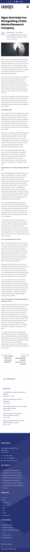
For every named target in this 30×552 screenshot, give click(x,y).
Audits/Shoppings (7, 537)
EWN (4, 500)
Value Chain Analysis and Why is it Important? (12, 400)
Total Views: (4, 544)
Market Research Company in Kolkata (12, 475)
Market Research (22, 35)
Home (4, 497)
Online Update (6, 502)
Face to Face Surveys (8, 527)
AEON (9, 35)
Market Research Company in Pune (11, 480)
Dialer (4, 507)
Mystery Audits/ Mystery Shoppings (11, 530)
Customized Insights (8, 525)
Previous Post (8, 358)
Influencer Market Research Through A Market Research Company (14, 421)
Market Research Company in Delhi (11, 470)
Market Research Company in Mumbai (12, 473)
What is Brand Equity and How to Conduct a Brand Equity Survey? (15, 407)
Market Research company (14, 37)
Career (4, 512)
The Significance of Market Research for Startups (14, 393)
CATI (4, 532)
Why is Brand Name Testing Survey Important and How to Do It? (13, 414)
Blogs (15, 35)
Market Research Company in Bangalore (13, 483)
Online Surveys (6, 535)
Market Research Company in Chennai (12, 478)
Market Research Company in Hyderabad (13, 485)
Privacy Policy (6, 515)
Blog (4, 510)
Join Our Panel (6, 505)
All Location (5, 488)
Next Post (20, 359)
